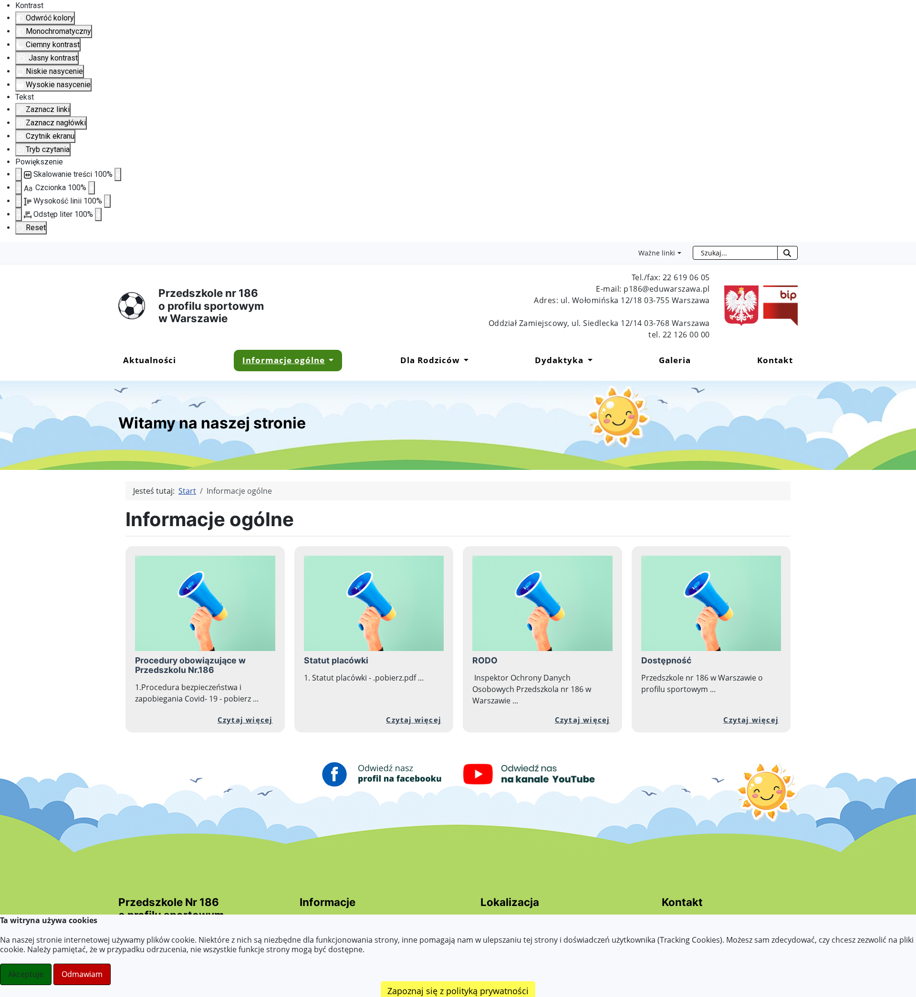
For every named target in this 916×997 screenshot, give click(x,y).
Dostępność (666, 660)
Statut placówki (336, 660)
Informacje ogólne (283, 360)
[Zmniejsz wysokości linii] (18, 201)
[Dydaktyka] (587, 360)
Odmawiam (82, 974)
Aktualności (149, 360)
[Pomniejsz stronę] (18, 174)
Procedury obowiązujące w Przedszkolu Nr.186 (190, 665)
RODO (485, 660)
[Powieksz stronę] (117, 174)
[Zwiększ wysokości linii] (107, 201)
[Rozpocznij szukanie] (787, 253)
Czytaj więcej (245, 719)
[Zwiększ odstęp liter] (98, 214)
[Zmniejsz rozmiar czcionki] (18, 187)
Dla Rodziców (430, 360)
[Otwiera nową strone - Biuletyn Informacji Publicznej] (778, 305)
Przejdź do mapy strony (7, 250)
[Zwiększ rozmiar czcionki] (91, 187)
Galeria (675, 360)
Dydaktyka (559, 360)
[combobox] (735, 253)
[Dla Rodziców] (464, 360)
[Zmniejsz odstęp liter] (18, 214)
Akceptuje (25, 974)
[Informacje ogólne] (329, 360)
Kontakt (775, 360)
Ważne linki (656, 252)
